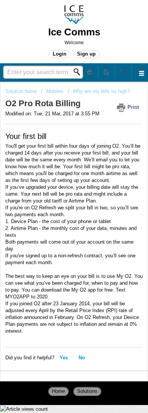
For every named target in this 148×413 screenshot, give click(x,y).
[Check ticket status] (107, 72)
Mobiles (54, 91)
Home (58, 391)
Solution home (21, 91)
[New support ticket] (90, 72)
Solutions (87, 391)
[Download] (60, 201)
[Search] (79, 72)
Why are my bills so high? (101, 91)
